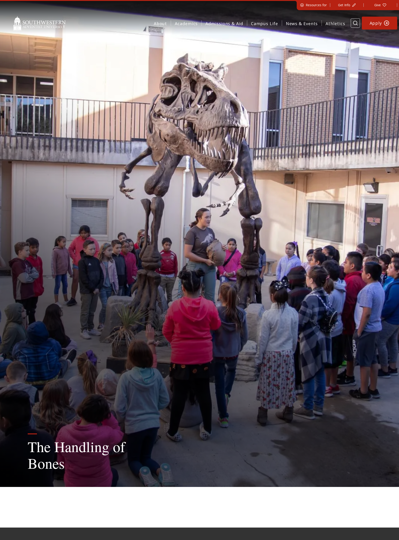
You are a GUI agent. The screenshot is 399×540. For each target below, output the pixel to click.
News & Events (302, 23)
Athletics (335, 23)
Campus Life (264, 23)
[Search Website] (355, 23)
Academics (186, 23)
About (160, 23)
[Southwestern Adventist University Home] (39, 23)
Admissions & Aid (224, 23)
